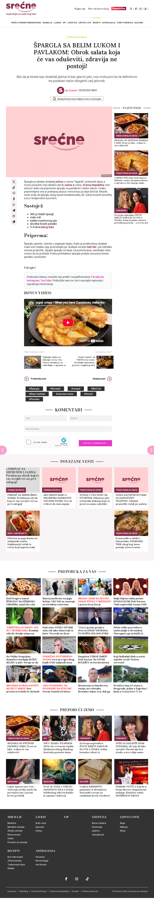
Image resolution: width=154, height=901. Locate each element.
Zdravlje (15, 817)
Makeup (124, 827)
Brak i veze (41, 823)
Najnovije (80, 9)
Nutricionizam (14, 834)
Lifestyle (99, 817)
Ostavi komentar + (95, 443)
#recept (75, 388)
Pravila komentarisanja (59, 891)
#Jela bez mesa (64, 394)
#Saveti (88, 394)
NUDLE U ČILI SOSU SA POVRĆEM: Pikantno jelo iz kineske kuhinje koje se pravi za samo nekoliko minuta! (95, 499)
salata (68, 185)
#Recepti (55, 388)
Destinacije (97, 827)
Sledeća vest (99, 379)
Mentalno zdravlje (16, 827)
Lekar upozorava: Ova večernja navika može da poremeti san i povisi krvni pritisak (22, 791)
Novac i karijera (99, 823)
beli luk (91, 246)
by (71, 90)
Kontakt (75, 891)
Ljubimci (96, 831)
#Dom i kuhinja (37, 394)
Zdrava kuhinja (77, 37)
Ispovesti (40, 827)
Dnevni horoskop (98, 9)
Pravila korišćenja (38, 891)
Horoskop (121, 210)
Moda (122, 831)
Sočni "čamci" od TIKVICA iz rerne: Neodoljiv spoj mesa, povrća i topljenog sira (83, 361)
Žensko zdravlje (15, 831)
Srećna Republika (93, 185)
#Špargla (34, 388)
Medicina (12, 781)
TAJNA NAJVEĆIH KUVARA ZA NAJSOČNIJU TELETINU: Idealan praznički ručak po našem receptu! (131, 499)
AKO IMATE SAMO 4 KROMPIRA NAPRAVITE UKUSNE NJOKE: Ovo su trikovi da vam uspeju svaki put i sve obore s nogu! (57, 499)
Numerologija (42, 860)
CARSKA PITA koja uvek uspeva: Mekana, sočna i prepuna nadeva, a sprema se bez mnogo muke (131, 180)
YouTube (46, 280)
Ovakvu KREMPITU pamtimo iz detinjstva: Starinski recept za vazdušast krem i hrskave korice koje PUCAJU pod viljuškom (95, 791)
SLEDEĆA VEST (103, 352)
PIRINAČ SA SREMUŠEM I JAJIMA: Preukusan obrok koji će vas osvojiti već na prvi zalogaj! (22, 499)
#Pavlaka (34, 399)
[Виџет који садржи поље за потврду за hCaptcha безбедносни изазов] (46, 442)
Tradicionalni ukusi (126, 135)
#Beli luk (96, 388)
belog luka (47, 227)
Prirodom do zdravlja (17, 842)
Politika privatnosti (90, 891)
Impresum (12, 891)
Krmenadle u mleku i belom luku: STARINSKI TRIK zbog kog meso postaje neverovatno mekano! (129, 543)
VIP (45, 738)
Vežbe (11, 838)
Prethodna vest (38, 379)
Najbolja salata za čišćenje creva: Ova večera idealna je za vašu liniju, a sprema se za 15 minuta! (54, 361)
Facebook (97, 276)
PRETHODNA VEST (34, 352)
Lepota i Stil (129, 817)
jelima (59, 181)
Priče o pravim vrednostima (26, 23)
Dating (39, 831)
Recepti (14, 851)
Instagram (33, 280)
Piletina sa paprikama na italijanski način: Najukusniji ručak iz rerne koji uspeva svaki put (22, 543)
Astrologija (45, 851)
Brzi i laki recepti (17, 533)
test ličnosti (41, 864)
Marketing (23, 891)
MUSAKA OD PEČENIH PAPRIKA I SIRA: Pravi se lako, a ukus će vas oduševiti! (131, 143)
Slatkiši (84, 781)
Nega (122, 823)
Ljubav (41, 817)
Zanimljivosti (98, 834)
